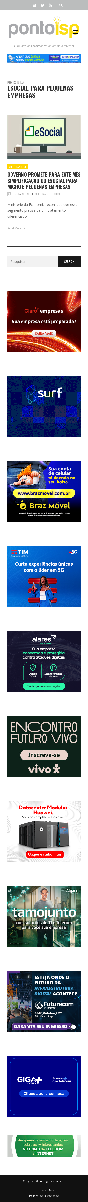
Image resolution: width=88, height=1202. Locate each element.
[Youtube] (50, 5)
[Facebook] (26, 5)
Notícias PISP (18, 167)
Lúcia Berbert (23, 194)
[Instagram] (34, 5)
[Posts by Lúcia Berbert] (9, 194)
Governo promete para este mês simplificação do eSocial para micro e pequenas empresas (44, 180)
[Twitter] (42, 5)
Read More (14, 228)
